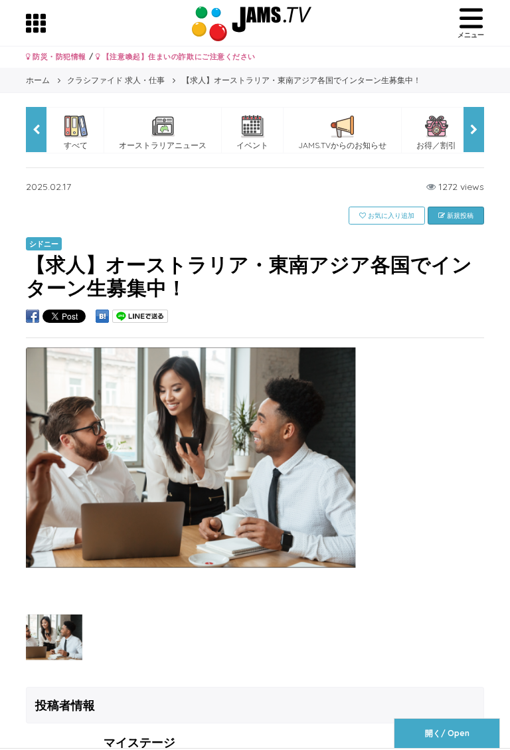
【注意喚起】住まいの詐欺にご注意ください (178, 56)
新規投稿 (459, 215)
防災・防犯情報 (58, 56)
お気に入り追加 (390, 215)
